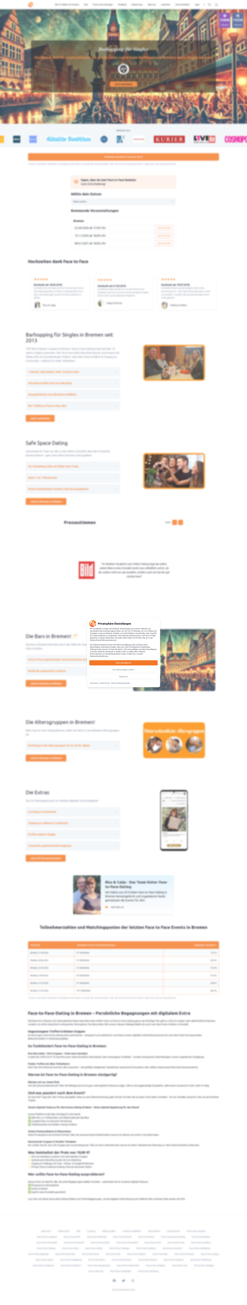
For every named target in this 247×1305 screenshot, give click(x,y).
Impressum (94, 683)
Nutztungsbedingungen (120, 683)
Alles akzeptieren (123, 663)
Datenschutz (105, 683)
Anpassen (123, 676)
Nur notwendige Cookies (124, 670)
